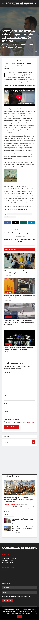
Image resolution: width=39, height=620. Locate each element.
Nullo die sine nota (25, 214)
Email (6, 403)
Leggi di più (9, 514)
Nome (6, 395)
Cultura (9, 53)
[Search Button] (36, 3)
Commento (8, 372)
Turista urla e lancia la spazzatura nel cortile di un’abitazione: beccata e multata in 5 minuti (19, 323)
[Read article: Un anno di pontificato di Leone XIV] (7, 520)
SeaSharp (7, 217)
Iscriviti (8, 600)
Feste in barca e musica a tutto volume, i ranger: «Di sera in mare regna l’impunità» (18, 350)
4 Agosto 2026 (7, 354)
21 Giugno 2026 (23, 504)
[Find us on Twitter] (5, 571)
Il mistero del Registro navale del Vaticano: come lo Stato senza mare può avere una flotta (18, 500)
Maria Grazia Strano (9, 51)
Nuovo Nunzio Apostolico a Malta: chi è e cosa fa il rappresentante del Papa (23, 528)
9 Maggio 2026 (16, 523)
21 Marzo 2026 (16, 532)
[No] (37, 614)
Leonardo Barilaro (13, 214)
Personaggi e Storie (11, 493)
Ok (19, 616)
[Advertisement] (19, 459)
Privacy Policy (30, 422)
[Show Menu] (3, 3)
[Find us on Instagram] (8, 571)
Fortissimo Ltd (7, 554)
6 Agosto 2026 (7, 327)
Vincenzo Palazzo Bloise (11, 504)
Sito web (6, 411)
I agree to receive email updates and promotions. (17, 596)
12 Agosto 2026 (8, 275)
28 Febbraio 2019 (22, 51)
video (13, 217)
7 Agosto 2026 (7, 300)
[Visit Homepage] (19, 3)
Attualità (4, 53)
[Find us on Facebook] (2, 571)
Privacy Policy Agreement (12, 419)
